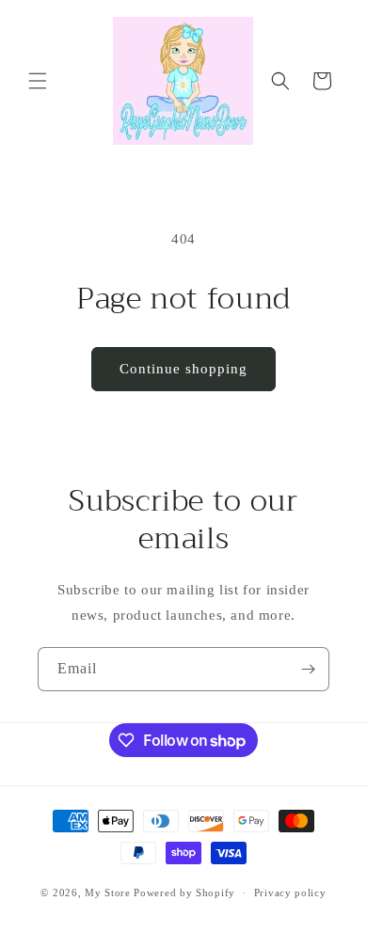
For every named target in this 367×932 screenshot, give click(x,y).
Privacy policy (290, 892)
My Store (108, 892)
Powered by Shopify (184, 892)
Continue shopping (183, 368)
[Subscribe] (307, 669)
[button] (37, 81)
